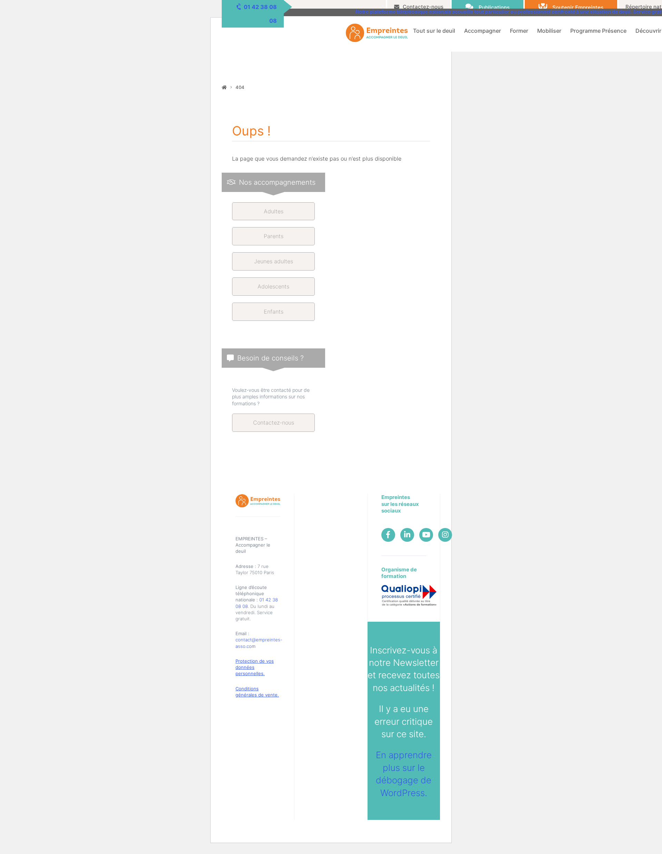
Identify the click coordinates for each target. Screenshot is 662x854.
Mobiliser (549, 30)
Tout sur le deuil (434, 30)
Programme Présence (598, 30)
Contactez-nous (423, 6)
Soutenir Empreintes (577, 7)
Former (519, 30)
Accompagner (482, 30)
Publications (494, 7)
